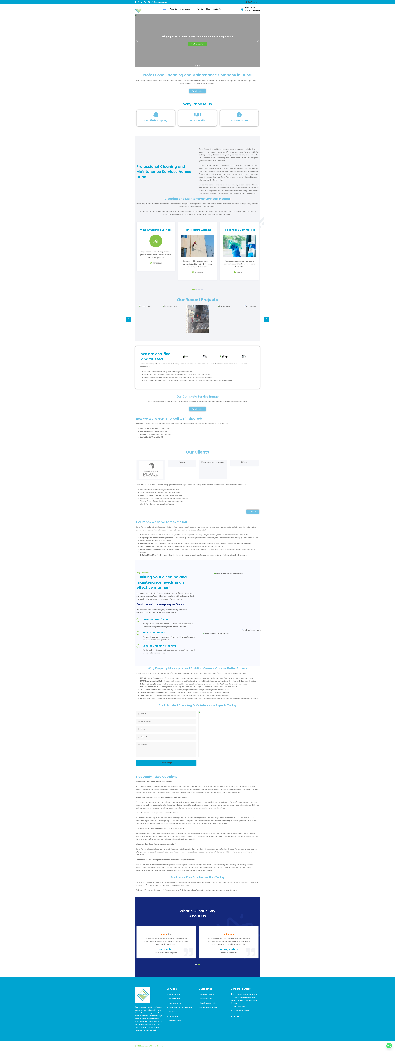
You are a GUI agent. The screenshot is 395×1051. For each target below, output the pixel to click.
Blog (208, 9)
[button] (137, 40)
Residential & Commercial (239, 229)
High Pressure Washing (197, 229)
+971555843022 (252, 10)
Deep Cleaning (173, 1016)
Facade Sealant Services (208, 1007)
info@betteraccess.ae (241, 1010)
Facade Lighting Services (208, 1003)
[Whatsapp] (389, 1045)
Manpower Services (207, 994)
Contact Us (217, 9)
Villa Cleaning (173, 1012)
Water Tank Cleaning (175, 1021)
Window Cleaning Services (156, 229)
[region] (197, 40)
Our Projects (198, 9)
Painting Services (206, 999)
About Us (173, 9)
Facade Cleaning (174, 994)
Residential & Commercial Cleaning (180, 1007)
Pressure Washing (175, 1003)
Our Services (185, 9)
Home (164, 9)
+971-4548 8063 (239, 1007)
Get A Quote (252, 2)
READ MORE (157, 263)
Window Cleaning (174, 999)
